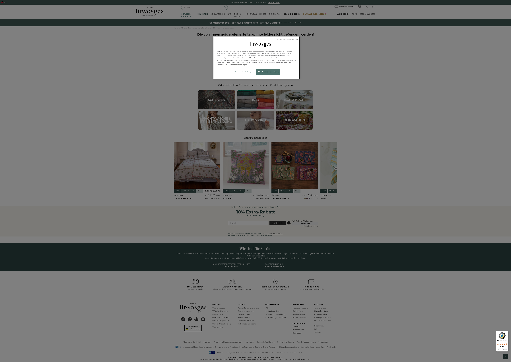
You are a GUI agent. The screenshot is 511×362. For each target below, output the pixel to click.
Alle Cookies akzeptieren (268, 72)
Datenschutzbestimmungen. (236, 65)
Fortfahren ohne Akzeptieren (287, 39)
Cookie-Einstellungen (244, 72)
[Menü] (506, 332)
